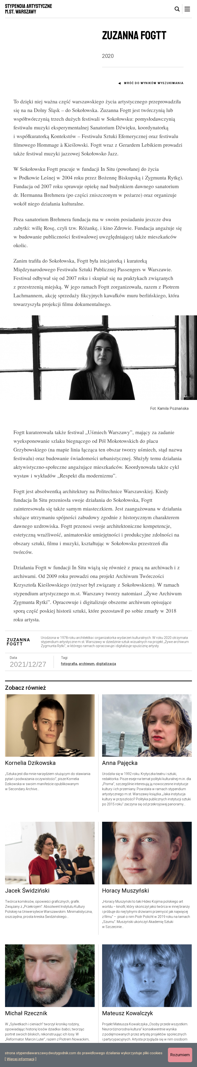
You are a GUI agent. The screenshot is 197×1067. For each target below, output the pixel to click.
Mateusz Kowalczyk (127, 1013)
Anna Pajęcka (120, 763)
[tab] (177, 9)
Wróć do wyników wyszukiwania (154, 83)
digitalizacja (106, 664)
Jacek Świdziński (27, 891)
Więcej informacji (20, 1059)
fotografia (69, 664)
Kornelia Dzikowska (30, 763)
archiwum (86, 664)
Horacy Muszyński (125, 891)
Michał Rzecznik (26, 1013)
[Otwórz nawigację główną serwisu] (187, 9)
